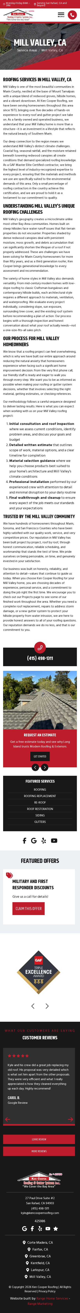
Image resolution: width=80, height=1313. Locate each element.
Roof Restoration (40, 809)
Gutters (40, 822)
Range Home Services (52, 1298)
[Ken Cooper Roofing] (19, 15)
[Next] (44, 767)
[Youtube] (54, 840)
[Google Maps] (34, 840)
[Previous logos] (33, 1006)
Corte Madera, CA (40, 1242)
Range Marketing (40, 1303)
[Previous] (35, 767)
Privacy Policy (47, 1291)
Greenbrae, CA (40, 1256)
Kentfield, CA (40, 1263)
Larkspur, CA (40, 1269)
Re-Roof (40, 802)
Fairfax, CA (40, 1249)
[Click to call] (72, 15)
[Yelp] (44, 840)
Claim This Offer (29, 908)
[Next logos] (47, 1006)
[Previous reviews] (7, 1119)
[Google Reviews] (55, 1228)
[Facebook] (24, 840)
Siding (40, 815)
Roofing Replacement (40, 796)
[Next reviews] (70, 1119)
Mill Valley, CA (40, 1276)
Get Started (40, 756)
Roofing (40, 789)
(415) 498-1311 (40, 658)
